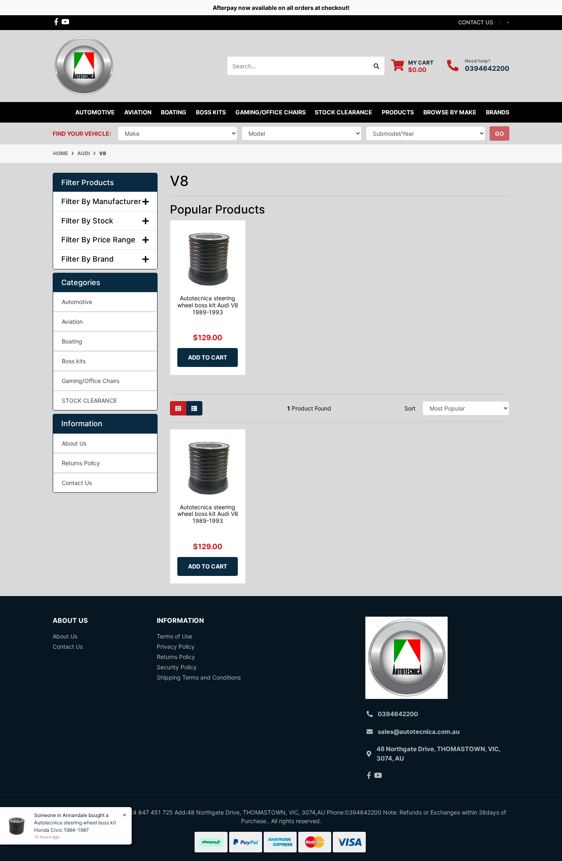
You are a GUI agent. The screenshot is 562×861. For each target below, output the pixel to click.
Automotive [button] (95, 112)
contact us (475, 22)
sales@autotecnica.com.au (419, 732)
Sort (410, 408)
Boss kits (211, 112)
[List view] (194, 408)
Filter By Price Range (98, 239)
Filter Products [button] (87, 182)
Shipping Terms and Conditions (199, 677)
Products (398, 112)
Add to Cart (207, 357)
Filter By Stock (87, 220)
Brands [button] (497, 112)
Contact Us (77, 482)
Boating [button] (173, 112)
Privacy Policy (176, 646)
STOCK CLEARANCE (343, 112)
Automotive (77, 301)
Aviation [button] (137, 112)
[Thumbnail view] (178, 408)
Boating (72, 341)
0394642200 (487, 68)
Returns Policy (81, 463)
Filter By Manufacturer (101, 201)
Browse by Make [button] (449, 112)
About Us (74, 443)
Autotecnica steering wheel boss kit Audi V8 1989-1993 (207, 305)
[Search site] (377, 65)
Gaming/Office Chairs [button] (270, 112)
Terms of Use (174, 636)
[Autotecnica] (83, 65)
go (499, 133)
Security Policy (177, 667)
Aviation (72, 321)
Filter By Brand (87, 259)
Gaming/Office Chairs (90, 380)
